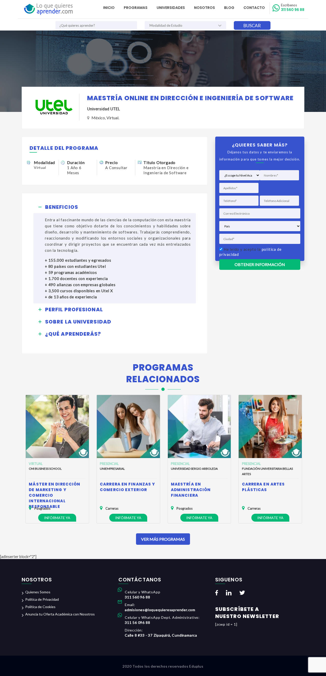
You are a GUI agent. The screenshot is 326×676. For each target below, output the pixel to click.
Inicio (109, 7)
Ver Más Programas (163, 539)
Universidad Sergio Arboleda (194, 469)
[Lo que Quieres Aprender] (48, 9)
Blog (229, 7)
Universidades (171, 7)
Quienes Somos (37, 592)
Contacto (254, 7)
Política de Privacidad (42, 599)
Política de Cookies (40, 607)
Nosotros (204, 7)
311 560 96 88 (292, 7)
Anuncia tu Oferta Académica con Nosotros (60, 614)
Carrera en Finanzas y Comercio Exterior (127, 486)
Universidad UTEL (103, 109)
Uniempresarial (112, 469)
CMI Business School (45, 469)
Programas (135, 7)
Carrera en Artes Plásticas (263, 486)
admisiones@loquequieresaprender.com (160, 610)
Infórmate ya (57, 518)
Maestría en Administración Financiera (191, 489)
